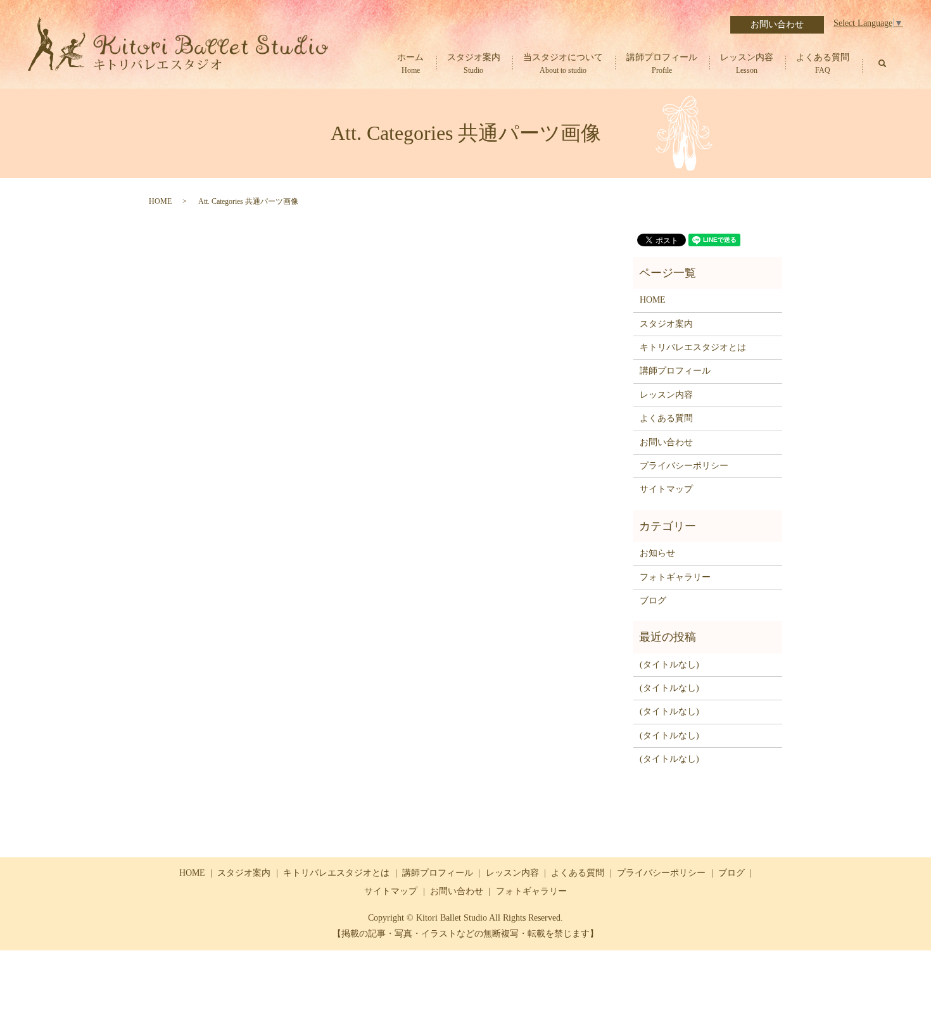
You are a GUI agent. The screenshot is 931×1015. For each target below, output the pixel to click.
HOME (160, 201)
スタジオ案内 (473, 64)
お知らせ (657, 553)
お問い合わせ (777, 24)
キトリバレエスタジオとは (693, 347)
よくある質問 (822, 64)
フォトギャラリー (675, 577)
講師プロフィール (661, 64)
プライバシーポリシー (684, 465)
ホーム (410, 64)
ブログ (653, 600)
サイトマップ (666, 489)
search (882, 63)
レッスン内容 (746, 64)
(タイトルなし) (669, 664)
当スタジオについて (563, 64)
